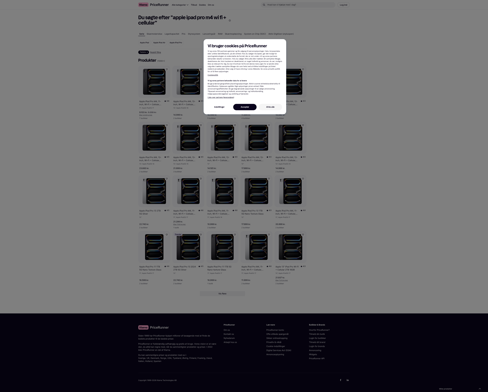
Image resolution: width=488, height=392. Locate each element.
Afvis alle (270, 107)
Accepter (245, 107)
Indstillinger (219, 107)
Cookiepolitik (213, 75)
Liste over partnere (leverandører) (221, 97)
